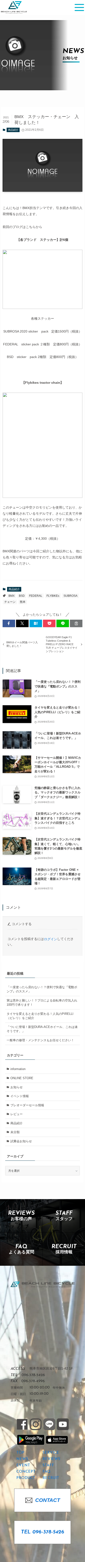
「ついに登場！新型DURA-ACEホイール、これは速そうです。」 (42, 1029)
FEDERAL (35, 595)
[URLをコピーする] (76, 623)
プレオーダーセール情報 (27, 1105)
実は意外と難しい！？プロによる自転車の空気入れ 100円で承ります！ (42, 1002)
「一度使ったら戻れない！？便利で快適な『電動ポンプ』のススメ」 (42, 989)
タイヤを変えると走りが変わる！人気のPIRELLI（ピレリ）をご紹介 (40, 1016)
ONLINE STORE (21, 1078)
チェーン (10, 602)
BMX (11, 595)
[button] (9, 623)
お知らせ (16, 1087)
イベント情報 (19, 1096)
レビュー (16, 1114)
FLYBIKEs (53, 595)
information (18, 1069)
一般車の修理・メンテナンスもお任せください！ (40, 1040)
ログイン (50, 939)
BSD (22, 595)
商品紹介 (13, 129)
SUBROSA (70, 595)
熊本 (23, 602)
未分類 (15, 1132)
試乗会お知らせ (21, 1141)
